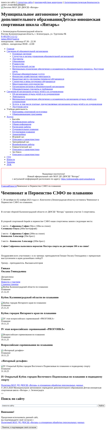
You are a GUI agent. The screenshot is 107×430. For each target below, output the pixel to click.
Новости (11, 159)
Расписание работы (21, 127)
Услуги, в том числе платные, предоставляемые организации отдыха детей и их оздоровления (57, 104)
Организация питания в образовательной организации (38, 86)
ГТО (9, 157)
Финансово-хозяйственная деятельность (31, 76)
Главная (10, 49)
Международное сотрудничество (27, 84)
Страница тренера (9, 284)
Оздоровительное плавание (25, 129)
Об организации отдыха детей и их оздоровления (35, 94)
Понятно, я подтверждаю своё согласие (19, 427)
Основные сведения (21, 54)
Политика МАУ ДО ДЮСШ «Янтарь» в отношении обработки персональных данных (42, 385)
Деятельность (18, 96)
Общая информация (21, 124)
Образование (18, 61)
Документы (17, 59)
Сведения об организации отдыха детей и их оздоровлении (35, 91)
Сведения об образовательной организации (27, 51)
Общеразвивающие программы (27, 114)
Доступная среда (20, 106)
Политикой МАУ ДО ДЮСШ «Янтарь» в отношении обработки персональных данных (42, 422)
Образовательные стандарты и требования (32, 89)
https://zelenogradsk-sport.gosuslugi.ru (78, 179)
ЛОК (9, 164)
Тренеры (11, 162)
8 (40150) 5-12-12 (9, 36)
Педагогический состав (23, 66)
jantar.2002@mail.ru (10, 39)
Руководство (18, 64)
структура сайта (25, 2)
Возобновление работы (23, 122)
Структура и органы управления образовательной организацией (43, 56)
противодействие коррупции (48, 2)
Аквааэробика (19, 134)
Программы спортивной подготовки (29, 111)
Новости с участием (10, 282)
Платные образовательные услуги (28, 74)
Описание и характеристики (25, 139)
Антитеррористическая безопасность (81, 2)
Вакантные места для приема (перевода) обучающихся (38, 79)
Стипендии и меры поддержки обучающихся (33, 81)
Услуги (10, 117)
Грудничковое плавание (23, 132)
